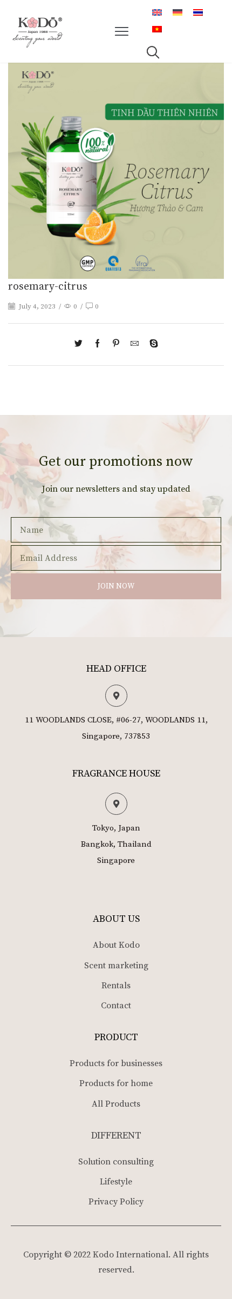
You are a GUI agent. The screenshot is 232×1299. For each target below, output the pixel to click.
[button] (122, 31)
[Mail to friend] (134, 344)
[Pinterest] (116, 344)
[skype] (151, 344)
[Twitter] (81, 344)
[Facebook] (97, 344)
